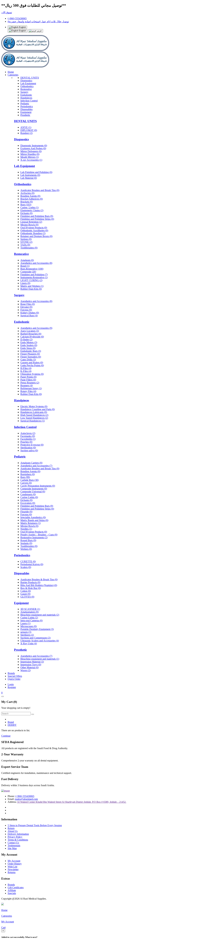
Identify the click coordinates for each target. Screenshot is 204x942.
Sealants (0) (26, 543)
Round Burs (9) (28, 540)
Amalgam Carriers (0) (31, 462)
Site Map (12, 848)
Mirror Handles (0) (29, 154)
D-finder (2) (26, 339)
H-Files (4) (25, 368)
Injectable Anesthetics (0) (33, 517)
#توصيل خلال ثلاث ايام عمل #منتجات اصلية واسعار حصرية (38, 21)
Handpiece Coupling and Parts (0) (37, 409)
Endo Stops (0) (28, 348)
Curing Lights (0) (29, 497)
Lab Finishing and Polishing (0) (36, 172)
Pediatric (24, 103)
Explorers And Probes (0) (33, 148)
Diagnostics (26, 80)
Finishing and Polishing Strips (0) (37, 219)
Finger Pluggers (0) (30, 354)
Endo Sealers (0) (28, 345)
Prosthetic (25, 115)
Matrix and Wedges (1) (32, 286)
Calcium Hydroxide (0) (32, 336)
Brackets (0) (26, 201)
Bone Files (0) (27, 304)
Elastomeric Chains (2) (31, 210)
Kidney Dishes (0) (29, 312)
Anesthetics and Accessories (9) (36, 328)
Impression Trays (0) (30, 664)
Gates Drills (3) (28, 359)
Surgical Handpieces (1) (32, 420)
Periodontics (26, 106)
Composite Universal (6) (32, 491)
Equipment (25, 112)
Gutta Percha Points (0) (32, 365)
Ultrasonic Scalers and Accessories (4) (39, 640)
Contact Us (13, 842)
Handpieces (26, 97)
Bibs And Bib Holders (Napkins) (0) (38, 585)
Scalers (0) (25, 567)
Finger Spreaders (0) (30, 356)
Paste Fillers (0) (28, 379)
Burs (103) (25, 204)
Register (12, 687)
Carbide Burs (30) (29, 480)
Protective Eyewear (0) (32, 444)
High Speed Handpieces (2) (34, 415)
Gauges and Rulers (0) (31, 362)
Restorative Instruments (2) (33, 537)
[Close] (2, 696)
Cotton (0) (25, 591)
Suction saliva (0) (29, 450)
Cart (3, 927)
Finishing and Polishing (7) (34, 274)
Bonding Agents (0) (30, 196)
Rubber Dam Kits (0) (31, 289)
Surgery (24, 92)
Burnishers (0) (27, 474)
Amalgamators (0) (29, 612)
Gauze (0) (25, 594)
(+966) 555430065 (17, 18)
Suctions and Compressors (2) (35, 637)
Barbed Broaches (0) (30, 333)
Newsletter (13, 869)
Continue (6, 735)
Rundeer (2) (26, 133)
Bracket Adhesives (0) (31, 199)
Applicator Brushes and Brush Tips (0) (39, 190)
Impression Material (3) (32, 661)
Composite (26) (28, 271)
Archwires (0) (27, 193)
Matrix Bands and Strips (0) (34, 520)
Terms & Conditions (18, 839)
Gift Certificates (16, 887)
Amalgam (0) (27, 260)
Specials (12, 893)
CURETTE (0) (28, 561)
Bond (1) (24, 266)
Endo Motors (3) (28, 342)
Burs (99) (25, 477)
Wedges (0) (26, 549)
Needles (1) (26, 529)
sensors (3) (25, 632)
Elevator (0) (26, 307)
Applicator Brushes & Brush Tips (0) (39, 579)
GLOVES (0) (27, 596)
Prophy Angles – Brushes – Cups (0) (38, 534)
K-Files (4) (25, 371)
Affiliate (12, 890)
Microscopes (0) (28, 626)
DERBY (12, 725)
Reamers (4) (26, 385)
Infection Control (29, 100)
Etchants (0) (26, 213)
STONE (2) (26, 242)
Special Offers (15, 676)
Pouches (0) (26, 442)
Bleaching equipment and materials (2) (39, 614)
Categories (13, 74)
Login (11, 684)
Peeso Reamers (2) (29, 382)
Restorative (26, 89)
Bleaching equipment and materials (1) (39, 658)
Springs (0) (26, 239)
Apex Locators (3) (29, 331)
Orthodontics (26, 86)
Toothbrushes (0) (28, 247)
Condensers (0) (28, 494)
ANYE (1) (25, 127)
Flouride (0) (26, 511)
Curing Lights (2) (29, 617)
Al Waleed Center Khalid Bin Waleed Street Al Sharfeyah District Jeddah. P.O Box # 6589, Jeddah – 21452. (71, 802)
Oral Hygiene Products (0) (33, 227)
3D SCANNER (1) (30, 609)
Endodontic (26, 95)
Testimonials (14, 845)
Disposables (26, 109)
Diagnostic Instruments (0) (33, 145)
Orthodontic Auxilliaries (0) (34, 230)
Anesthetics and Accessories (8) (36, 263)
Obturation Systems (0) (32, 374)
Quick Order (14, 679)
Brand (11, 722)
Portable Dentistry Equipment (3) (37, 629)
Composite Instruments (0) (33, 488)
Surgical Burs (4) (29, 315)
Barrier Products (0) (30, 582)
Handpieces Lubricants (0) (33, 412)
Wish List (12, 866)
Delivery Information (18, 834)
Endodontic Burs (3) (30, 351)
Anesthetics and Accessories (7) (36, 465)
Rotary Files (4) (28, 391)
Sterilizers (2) (27, 635)
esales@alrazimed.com (26, 799)
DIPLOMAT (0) (28, 130)
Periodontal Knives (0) (31, 564)
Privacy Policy (15, 837)
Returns (11, 872)
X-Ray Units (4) (28, 643)
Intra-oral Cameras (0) (31, 620)
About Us (13, 831)
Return (11, 828)
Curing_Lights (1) (29, 207)
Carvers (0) (26, 483)
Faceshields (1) (28, 439)
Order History (15, 863)
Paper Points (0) (28, 377)
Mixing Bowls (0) (29, 224)
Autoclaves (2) (27, 433)
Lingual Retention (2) (31, 221)
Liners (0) (25, 283)
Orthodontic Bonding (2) (32, 233)
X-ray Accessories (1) (31, 160)
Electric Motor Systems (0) (33, 406)
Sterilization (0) (28, 447)
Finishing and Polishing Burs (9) (36, 216)
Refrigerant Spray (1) (31, 388)
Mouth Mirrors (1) (29, 157)
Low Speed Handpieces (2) (34, 418)
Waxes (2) (25, 670)
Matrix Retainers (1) (30, 523)
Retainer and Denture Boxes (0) (36, 236)
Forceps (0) (26, 309)
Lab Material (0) (28, 178)
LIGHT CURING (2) (31, 280)
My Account (14, 860)
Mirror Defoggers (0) (31, 151)
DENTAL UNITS (29, 77)
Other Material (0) (29, 667)
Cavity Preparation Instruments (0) (37, 485)
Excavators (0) (27, 503)
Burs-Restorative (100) (31, 268)
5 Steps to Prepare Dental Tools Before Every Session (35, 825)
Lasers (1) (25, 623)
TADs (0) (25, 244)
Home (11, 72)
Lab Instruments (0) (30, 175)
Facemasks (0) (27, 436)
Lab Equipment (28, 83)
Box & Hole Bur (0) (30, 588)
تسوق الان (6, 12)
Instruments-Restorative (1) (34, 277)
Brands (11, 673)
